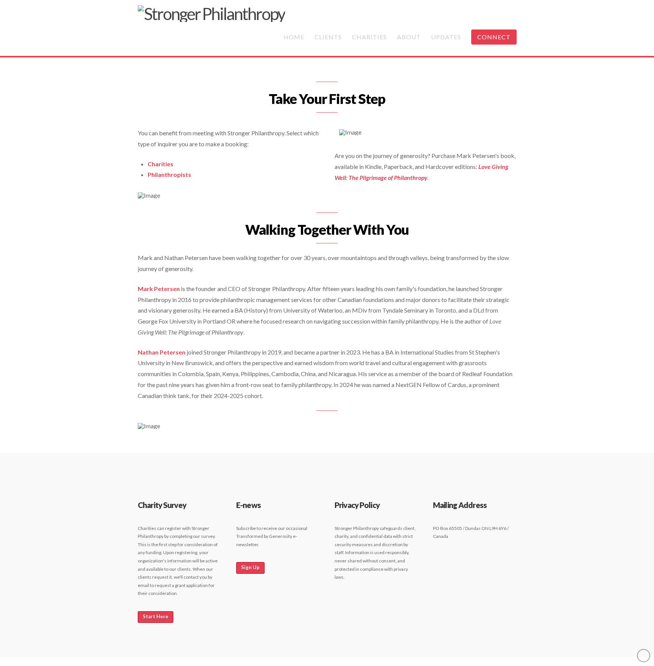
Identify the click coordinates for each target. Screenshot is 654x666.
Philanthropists (169, 174)
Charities (160, 163)
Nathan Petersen (161, 352)
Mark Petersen (159, 288)
